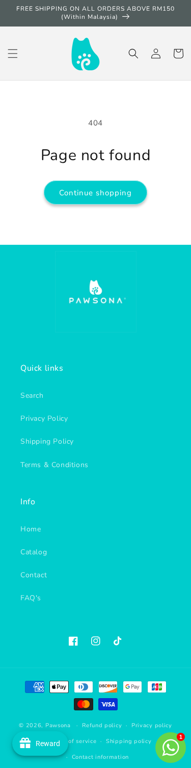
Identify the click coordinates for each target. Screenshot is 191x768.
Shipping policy (129, 741)
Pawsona (58, 725)
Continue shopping (95, 193)
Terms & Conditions (54, 465)
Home (30, 529)
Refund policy (102, 725)
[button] (13, 53)
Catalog (33, 552)
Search (32, 395)
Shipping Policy (47, 441)
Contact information (100, 757)
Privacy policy (151, 725)
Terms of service (72, 741)
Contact (33, 575)
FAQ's (30, 598)
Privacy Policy (44, 418)
